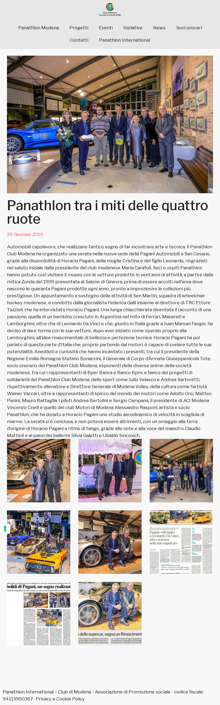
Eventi (106, 27)
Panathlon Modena (38, 27)
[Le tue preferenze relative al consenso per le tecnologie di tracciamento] (5, 529)
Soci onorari (189, 27)
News (159, 27)
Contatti (79, 40)
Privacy (44, 699)
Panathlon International (124, 40)
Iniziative (132, 27)
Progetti (78, 27)
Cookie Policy (70, 699)
